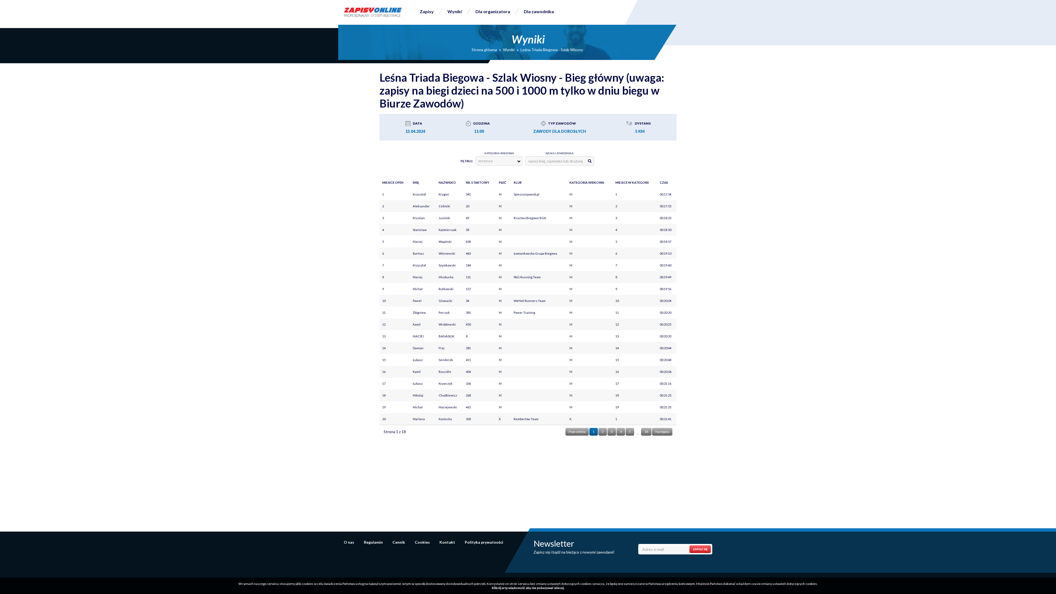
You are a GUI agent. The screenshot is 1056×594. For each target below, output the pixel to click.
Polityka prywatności (484, 542)
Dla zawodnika (539, 11)
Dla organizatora (492, 11)
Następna (662, 432)
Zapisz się (700, 549)
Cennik (398, 542)
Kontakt (447, 542)
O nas (349, 542)
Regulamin (373, 542)
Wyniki (454, 11)
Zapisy (427, 11)
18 (646, 432)
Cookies (422, 542)
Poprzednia (577, 432)
